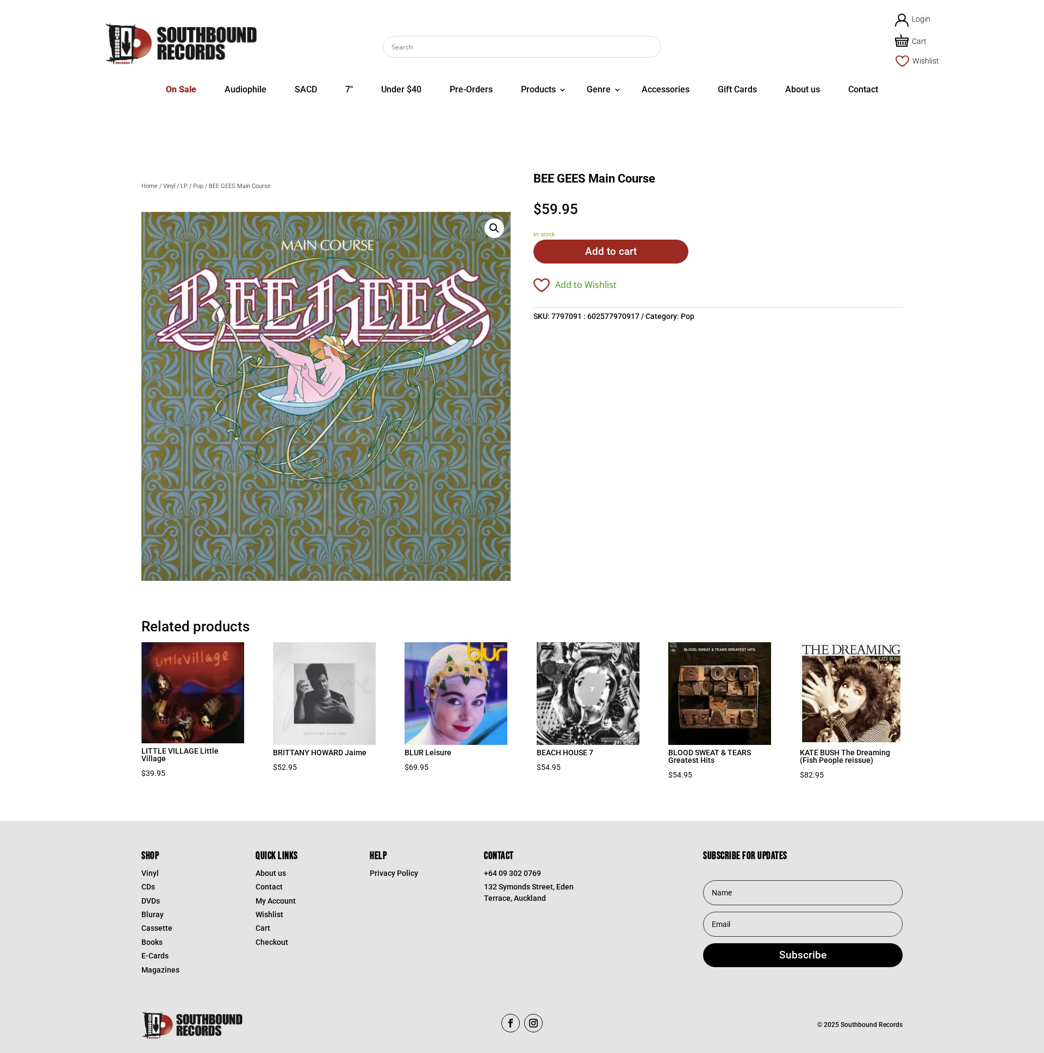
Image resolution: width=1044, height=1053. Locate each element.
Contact (863, 89)
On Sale (181, 89)
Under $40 (401, 89)
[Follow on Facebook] (510, 1023)
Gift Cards (737, 89)
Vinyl (169, 186)
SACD (306, 89)
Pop (198, 186)
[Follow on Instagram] (533, 1023)
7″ (349, 89)
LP (184, 186)
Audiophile (245, 89)
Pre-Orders (471, 89)
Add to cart (611, 251)
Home (149, 186)
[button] (494, 228)
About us (802, 89)
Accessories (665, 89)
